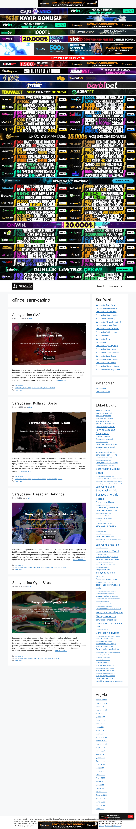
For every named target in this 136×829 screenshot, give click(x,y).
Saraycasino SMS (26, 315)
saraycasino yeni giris (101, 652)
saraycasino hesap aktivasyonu (104, 518)
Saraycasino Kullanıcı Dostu (34, 403)
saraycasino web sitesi (104, 638)
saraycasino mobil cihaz (102, 554)
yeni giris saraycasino (104, 681)
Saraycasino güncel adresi (107, 510)
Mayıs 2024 (100, 747)
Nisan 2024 (100, 751)
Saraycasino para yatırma (105, 574)
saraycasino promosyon (104, 582)
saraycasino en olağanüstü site (104, 478)
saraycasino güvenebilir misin (103, 513)
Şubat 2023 (100, 771)
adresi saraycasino (103, 410)
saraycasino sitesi (102, 596)
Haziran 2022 (101, 798)
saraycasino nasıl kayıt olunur (106, 564)
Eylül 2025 (100, 707)
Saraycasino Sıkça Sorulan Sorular (108, 609)
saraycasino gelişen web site (114, 481)
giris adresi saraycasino (104, 418)
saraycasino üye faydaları (102, 662)
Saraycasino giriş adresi (107, 496)
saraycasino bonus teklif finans (104, 450)
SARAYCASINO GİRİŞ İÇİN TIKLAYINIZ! (68, 58)
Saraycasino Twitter (107, 632)
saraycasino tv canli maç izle (109, 625)
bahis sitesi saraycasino (104, 413)
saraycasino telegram (109, 612)
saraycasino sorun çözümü (102, 601)
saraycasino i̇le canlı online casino (104, 528)
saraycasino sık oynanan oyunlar (104, 606)
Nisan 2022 (100, 805)
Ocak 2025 (100, 720)
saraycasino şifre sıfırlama (105, 676)
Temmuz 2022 (101, 795)
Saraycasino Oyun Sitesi (31, 582)
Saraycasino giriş (106, 490)
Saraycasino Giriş (115, 286)
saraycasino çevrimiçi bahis (103, 655)
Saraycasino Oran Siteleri (106, 305)
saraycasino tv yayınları (54, 479)
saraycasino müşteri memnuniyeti (104, 562)
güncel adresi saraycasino (105, 424)
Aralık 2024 (100, 724)
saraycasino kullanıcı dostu (37, 479)
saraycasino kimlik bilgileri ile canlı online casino (108, 539)
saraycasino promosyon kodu (108, 586)
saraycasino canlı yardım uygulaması (105, 465)
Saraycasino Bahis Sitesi (36, 567)
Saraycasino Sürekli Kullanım (107, 366)
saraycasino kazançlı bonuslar (103, 534)
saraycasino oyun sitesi (36, 658)
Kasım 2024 (100, 727)
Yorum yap (18, 390)
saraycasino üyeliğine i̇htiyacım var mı (105, 673)
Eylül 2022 (100, 788)
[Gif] (68, 136)
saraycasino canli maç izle (105, 452)
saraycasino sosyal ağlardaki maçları (105, 603)
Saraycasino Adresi (103, 336)
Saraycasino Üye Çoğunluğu (107, 346)
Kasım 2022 (100, 781)
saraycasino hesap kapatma (103, 521)
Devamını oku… (62, 380)
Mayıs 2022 (100, 802)
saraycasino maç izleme (102, 548)
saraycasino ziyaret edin (114, 652)
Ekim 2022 (100, 785)
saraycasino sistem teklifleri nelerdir (105, 593)
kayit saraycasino (105, 429)
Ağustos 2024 (101, 737)
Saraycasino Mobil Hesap (106, 349)
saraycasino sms (34, 388)
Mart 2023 (100, 768)
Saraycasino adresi (104, 439)
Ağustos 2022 (101, 792)
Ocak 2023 (100, 775)
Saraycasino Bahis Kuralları (106, 332)
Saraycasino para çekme (106, 579)
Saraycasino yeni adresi (107, 649)
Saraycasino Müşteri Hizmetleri (107, 559)
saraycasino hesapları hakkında (55, 567)
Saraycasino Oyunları (104, 570)
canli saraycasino (103, 416)
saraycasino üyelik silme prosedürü (105, 668)
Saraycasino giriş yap (105, 502)
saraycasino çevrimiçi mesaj (103, 657)
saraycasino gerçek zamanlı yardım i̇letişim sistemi (109, 484)
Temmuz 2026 (101, 700)
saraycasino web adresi (114, 636)
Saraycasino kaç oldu (105, 536)
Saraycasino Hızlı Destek (106, 363)
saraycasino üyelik (105, 665)
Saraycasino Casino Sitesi (108, 470)
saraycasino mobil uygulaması (107, 557)
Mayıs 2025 (100, 713)
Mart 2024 (100, 754)
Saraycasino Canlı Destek (107, 463)
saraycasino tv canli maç (106, 620)
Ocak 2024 (100, 761)
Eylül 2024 (100, 734)
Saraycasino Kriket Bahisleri (107, 308)
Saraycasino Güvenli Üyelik (106, 325)
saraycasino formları (101, 481)
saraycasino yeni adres (104, 646)
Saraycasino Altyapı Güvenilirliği (108, 322)
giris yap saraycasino (103, 421)
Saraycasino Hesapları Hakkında (38, 494)
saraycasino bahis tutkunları (106, 447)
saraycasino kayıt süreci (102, 531)
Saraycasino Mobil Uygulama (107, 315)
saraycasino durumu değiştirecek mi (105, 476)
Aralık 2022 (100, 778)
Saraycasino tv (106, 616)
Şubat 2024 (100, 758)
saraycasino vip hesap (101, 636)
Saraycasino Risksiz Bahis (106, 312)
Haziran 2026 (101, 703)
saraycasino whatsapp (106, 644)
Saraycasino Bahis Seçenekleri (108, 370)
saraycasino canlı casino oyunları (104, 457)
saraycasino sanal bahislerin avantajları (106, 591)
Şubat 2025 (100, 717)
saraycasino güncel (103, 505)
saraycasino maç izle (107, 544)
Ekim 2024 (100, 730)
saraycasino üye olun (52, 658)
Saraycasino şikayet (104, 678)
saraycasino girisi (105, 486)
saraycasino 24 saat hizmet (103, 436)
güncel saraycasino (21, 388)
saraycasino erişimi (117, 478)
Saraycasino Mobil (107, 551)
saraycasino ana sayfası (102, 442)
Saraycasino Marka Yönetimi (107, 359)
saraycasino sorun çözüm (114, 598)
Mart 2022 (100, 809)
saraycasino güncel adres (107, 507)
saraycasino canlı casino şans (103, 460)
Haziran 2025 (101, 710)
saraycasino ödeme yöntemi (103, 660)
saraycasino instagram (106, 526)
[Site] (34, 99)
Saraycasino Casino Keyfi (106, 319)
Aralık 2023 (100, 764)
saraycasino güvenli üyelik (102, 515)
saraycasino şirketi (118, 681)
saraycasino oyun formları (102, 567)
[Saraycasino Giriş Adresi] (22, 286)
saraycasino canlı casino (106, 455)
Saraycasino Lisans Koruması (107, 353)
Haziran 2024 (101, 744)
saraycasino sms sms (47, 388)
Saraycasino (101, 286)
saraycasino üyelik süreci (105, 671)
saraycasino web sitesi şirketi (104, 641)
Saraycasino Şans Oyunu (106, 356)
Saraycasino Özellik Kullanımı (107, 329)
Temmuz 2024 (101, 741)
